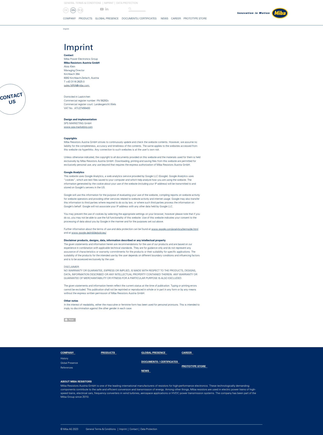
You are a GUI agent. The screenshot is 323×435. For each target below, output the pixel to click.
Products (85, 18)
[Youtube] (102, 10)
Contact (134, 429)
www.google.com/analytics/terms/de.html (174, 229)
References (67, 368)
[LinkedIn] (106, 10)
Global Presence (107, 18)
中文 (80, 10)
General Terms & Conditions (82, 3)
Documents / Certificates (139, 18)
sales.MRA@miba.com (77, 85)
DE (66, 10)
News (164, 18)
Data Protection (127, 3)
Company (69, 18)
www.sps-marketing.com (78, 127)
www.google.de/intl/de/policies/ (88, 233)
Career (176, 18)
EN (73, 10)
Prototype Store (195, 18)
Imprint (109, 3)
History (64, 358)
